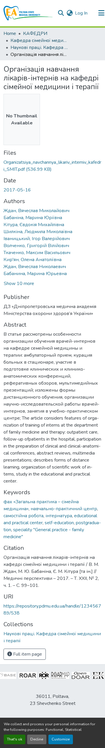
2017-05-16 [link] (17, 190)
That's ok (14, 739)
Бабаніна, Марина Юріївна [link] (33, 217)
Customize (61, 739)
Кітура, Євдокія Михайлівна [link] (34, 224)
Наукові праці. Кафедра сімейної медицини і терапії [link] (39, 47)
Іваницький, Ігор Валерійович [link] (37, 238)
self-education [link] (59, 523)
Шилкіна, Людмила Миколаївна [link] (38, 231)
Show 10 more (19, 283)
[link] (53, 166)
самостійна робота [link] (23, 516)
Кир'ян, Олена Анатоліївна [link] (33, 259)
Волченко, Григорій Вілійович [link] (36, 245)
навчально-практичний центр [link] (64, 509)
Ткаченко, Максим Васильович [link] (37, 252)
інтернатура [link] (59, 516)
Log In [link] (81, 13)
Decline (36, 739)
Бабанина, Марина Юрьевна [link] (35, 273)
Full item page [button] (27, 654)
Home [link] (10, 33)
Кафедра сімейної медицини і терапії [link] (39, 40)
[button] (28, 13)
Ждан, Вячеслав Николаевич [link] (35, 266)
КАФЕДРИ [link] (35, 33)
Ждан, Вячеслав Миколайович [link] (36, 210)
